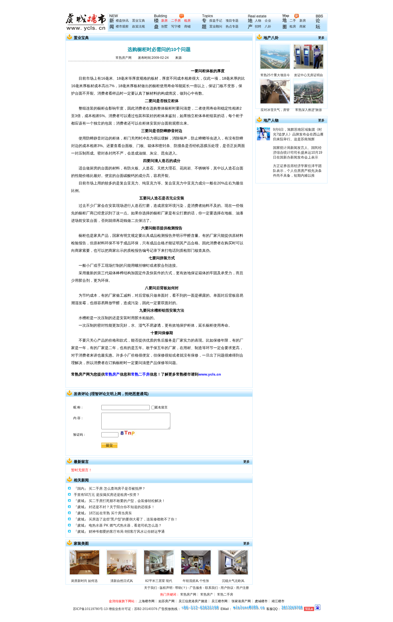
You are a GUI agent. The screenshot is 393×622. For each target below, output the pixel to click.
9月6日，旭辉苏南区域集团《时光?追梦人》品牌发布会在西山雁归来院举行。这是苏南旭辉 (298, 134)
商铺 (187, 26)
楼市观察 (122, 26)
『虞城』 (81, 501)
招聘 (258, 26)
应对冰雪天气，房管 (275, 110)
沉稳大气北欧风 (233, 581)
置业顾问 (215, 26)
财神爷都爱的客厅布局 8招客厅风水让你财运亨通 (127, 532)
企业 (268, 20)
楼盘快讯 (122, 20)
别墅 (164, 26)
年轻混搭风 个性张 (196, 581)
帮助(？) (181, 588)
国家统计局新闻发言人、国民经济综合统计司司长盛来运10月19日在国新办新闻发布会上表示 (297, 152)
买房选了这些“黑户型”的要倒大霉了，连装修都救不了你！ (133, 519)
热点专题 (232, 26)
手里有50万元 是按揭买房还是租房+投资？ (107, 495)
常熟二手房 (140, 374)
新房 (164, 20)
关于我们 (150, 588)
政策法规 (138, 26)
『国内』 (81, 488)
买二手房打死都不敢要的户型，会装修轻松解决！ (127, 501)
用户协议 (227, 588)
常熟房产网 (123, 58)
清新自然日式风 (121, 581)
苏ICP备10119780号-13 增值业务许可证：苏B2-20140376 (115, 609)
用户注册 (242, 588)
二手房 (176, 20)
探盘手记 (215, 20)
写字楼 (176, 26)
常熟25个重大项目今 (275, 75)
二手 (293, 20)
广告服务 (196, 588)
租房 (187, 20)
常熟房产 (112, 374)
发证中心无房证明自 (308, 75)
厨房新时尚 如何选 (84, 581)
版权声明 (166, 588)
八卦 (268, 26)
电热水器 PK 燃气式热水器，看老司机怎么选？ (125, 525)
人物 (258, 20)
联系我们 (211, 588)
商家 (302, 26)
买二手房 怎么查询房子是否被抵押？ (117, 488)
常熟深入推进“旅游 (308, 110)
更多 (246, 461)
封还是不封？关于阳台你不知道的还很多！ (122, 507)
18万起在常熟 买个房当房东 (110, 513)
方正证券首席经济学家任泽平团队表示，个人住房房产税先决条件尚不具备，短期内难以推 (297, 170)
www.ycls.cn (209, 374)
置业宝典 (138, 20)
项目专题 (232, 20)
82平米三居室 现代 (158, 581)
